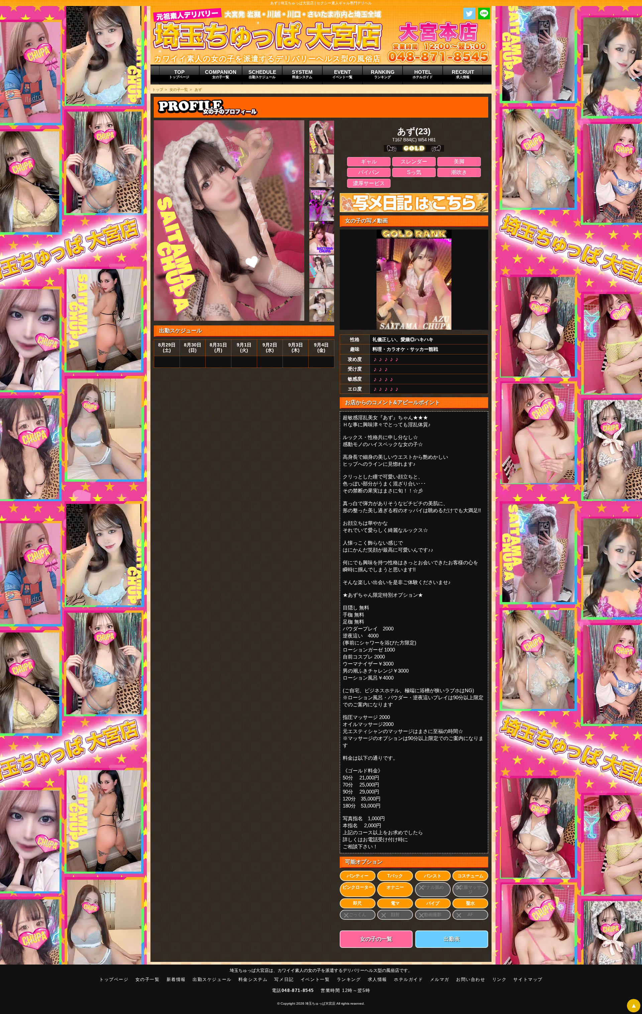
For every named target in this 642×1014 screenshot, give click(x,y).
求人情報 (377, 979)
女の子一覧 (179, 90)
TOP (179, 74)
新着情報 (176, 979)
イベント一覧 (315, 979)
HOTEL (423, 74)
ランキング (349, 979)
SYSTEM (302, 74)
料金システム (253, 979)
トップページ (114, 979)
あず (198, 90)
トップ (157, 90)
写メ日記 (284, 979)
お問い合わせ (471, 979)
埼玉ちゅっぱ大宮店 (320, 1003)
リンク (499, 979)
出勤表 (452, 939)
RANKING (383, 74)
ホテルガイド (408, 979)
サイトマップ (528, 979)
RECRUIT (463, 74)
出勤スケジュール (212, 979)
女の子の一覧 (376, 939)
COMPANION (220, 74)
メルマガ (439, 979)
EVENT (342, 74)
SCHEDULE (262, 74)
